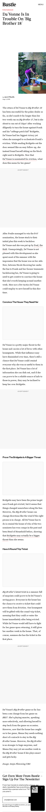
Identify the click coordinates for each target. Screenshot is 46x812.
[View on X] (23, 323)
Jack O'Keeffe (9, 97)
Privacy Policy (14, 806)
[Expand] (33, 787)
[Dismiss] (42, 787)
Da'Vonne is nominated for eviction (19, 158)
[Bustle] (9, 4)
